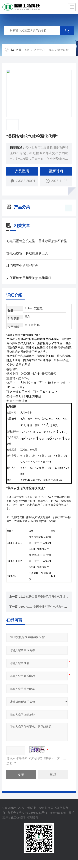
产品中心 (39, 50)
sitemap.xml (58, 812)
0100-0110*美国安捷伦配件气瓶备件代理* (45, 606)
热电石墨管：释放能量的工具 (27, 253)
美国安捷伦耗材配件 (61, 50)
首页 (27, 50)
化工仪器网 (18, 817)
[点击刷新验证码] (37, 749)
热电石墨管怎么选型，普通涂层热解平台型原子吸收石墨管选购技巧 (39, 241)
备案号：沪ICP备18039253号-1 (27, 812)
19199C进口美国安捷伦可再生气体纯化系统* (47, 596)
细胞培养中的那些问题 (22, 265)
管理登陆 (32, 817)
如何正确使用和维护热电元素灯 (28, 278)
